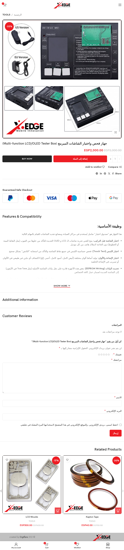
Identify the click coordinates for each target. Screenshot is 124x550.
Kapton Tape (92, 517)
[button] (118, 511)
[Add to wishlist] (67, 460)
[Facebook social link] (113, 173)
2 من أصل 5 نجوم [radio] (106, 354)
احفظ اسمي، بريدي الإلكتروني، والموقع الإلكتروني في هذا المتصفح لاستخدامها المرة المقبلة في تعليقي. (69, 424)
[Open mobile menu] (120, 5)
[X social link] (109, 173)
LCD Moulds (32, 517)
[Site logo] (62, 4)
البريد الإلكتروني (113, 411)
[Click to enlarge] (115, 132)
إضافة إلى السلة (80, 158)
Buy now (27, 158)
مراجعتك (116, 360)
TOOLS (6, 14)
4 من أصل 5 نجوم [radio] (101, 354)
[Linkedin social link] (101, 173)
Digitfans (24, 537)
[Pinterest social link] (105, 173)
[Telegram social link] (97, 173)
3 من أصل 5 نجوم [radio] (104, 354)
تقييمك (117, 354)
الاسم (118, 397)
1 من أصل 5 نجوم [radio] (109, 354)
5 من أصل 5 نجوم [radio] (99, 354)
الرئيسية (18, 14)
